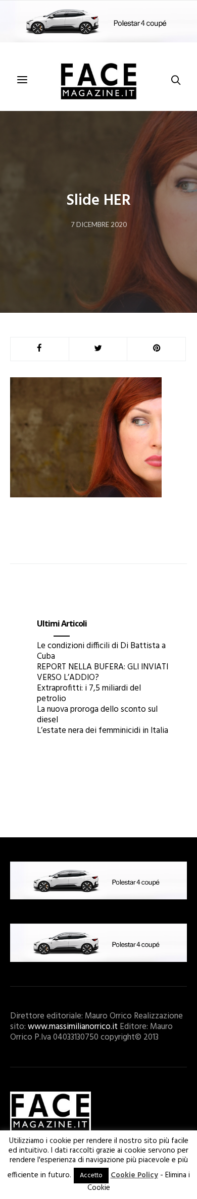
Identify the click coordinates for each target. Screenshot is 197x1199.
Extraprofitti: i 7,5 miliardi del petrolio (89, 693)
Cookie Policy (134, 1175)
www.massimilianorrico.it (73, 1027)
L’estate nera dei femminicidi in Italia (102, 730)
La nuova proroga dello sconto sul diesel (97, 715)
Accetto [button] (91, 1175)
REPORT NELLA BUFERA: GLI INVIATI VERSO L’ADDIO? (102, 672)
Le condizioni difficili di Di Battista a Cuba (101, 651)
